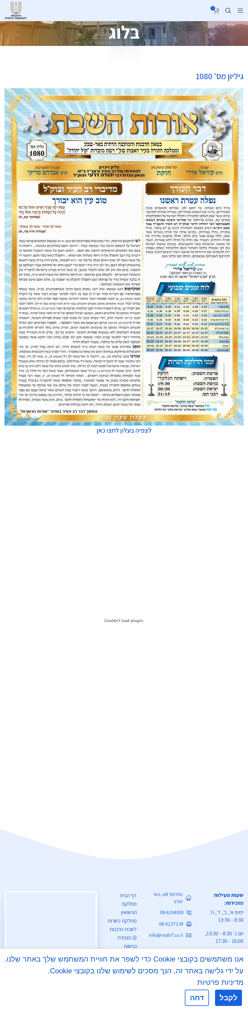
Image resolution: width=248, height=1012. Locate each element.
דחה (197, 998)
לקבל (228, 998)
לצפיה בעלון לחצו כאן (124, 430)
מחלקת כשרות (122, 920)
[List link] (168, 898)
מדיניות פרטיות (220, 982)
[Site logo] (16, 10)
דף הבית (128, 895)
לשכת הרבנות (123, 929)
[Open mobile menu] (240, 11)
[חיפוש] (228, 11)
